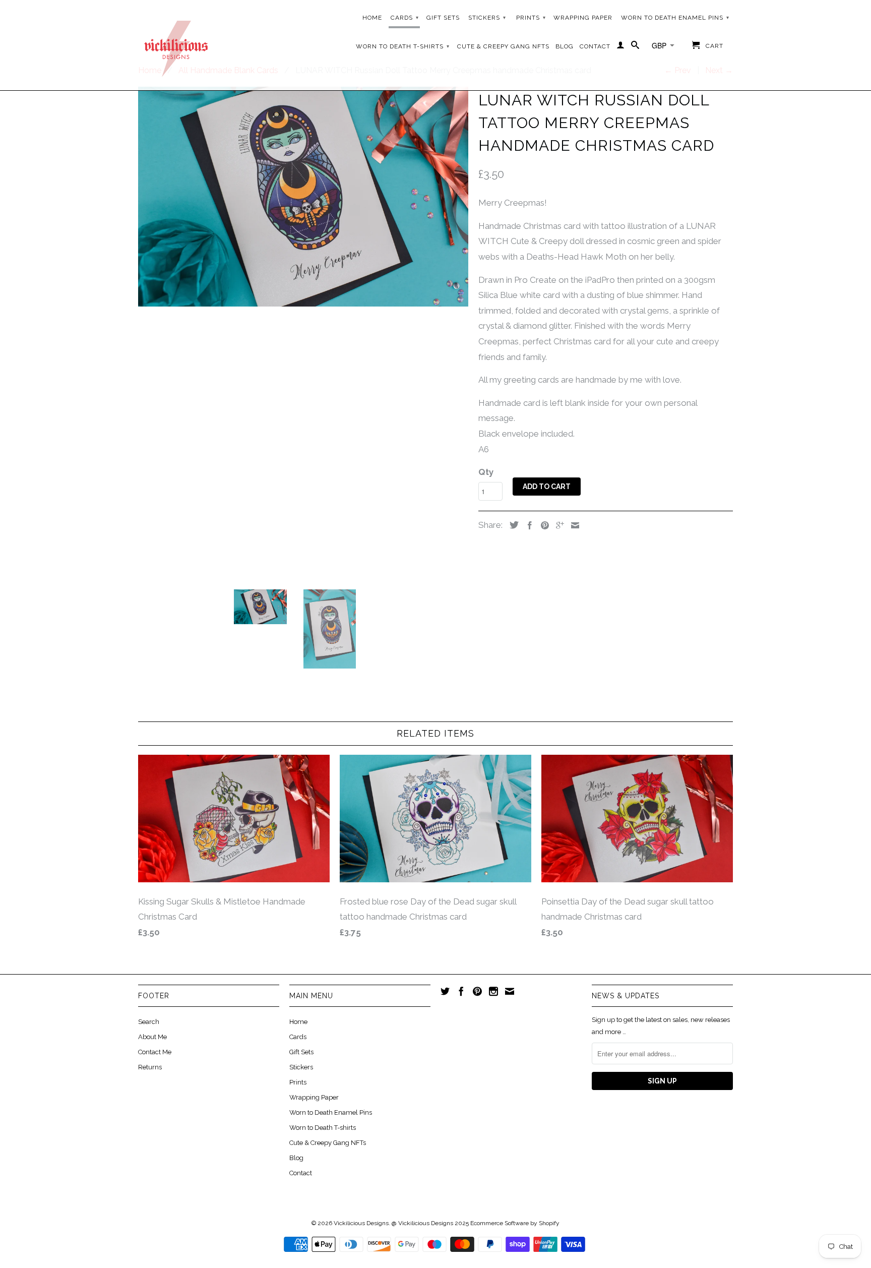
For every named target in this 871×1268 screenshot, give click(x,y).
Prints (531, 17)
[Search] (635, 47)
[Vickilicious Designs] (176, 45)
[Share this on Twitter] (512, 524)
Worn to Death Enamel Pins (675, 17)
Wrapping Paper (582, 17)
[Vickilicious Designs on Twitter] (445, 991)
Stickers (487, 17)
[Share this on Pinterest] (542, 525)
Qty (485, 472)
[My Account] (620, 47)
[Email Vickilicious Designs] (509, 991)
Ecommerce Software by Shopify (514, 1223)
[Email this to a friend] (572, 525)
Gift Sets (443, 17)
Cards (405, 17)
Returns (150, 1067)
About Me (152, 1037)
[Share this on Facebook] (527, 525)
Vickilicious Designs (361, 1223)
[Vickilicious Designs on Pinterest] (477, 991)
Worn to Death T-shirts (403, 46)
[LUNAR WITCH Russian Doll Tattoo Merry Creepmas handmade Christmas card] (303, 197)
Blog (564, 46)
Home (372, 17)
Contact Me (154, 1052)
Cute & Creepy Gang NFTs (503, 46)
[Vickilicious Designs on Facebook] (461, 991)
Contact (595, 46)
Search (148, 1021)
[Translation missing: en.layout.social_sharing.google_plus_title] (557, 525)
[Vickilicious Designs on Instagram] (493, 991)
